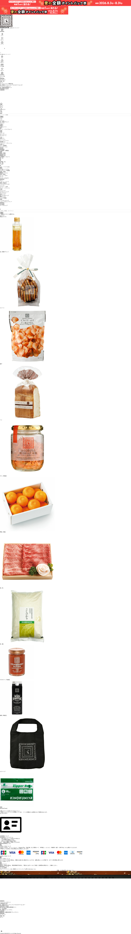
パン (1, 136)
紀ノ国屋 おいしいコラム (6, 909)
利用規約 (2, 901)
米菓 (1, 131)
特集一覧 (2, 81)
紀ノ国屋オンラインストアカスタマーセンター (11, 85)
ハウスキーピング (4, 200)
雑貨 (1, 199)
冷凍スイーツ (3, 126)
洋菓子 (1, 124)
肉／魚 (1, 158)
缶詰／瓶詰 (2, 174)
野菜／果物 (2, 153)
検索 (2, 116)
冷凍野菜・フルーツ (5, 156)
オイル (1, 176)
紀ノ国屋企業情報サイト (6, 87)
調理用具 (2, 202)
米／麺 (1, 163)
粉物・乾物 (2, 171)
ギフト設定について (5, 861)
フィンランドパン (4, 140)
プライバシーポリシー (5, 86)
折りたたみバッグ (4, 195)
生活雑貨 (2, 204)
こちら (72, 870)
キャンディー (3, 134)
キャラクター (3, 193)
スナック (2, 133)
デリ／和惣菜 (3, 145)
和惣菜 (1, 148)
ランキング (2, 80)
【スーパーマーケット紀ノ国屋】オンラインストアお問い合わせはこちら (18, 869)
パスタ (1, 164)
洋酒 (1, 189)
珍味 (1, 130)
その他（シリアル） (5, 169)
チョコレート (3, 135)
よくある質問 (3, 867)
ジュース (2, 185)
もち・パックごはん (5, 166)
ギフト (1, 82)
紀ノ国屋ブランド (4, 121)
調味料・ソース (4, 173)
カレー (1, 180)
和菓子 (1, 125)
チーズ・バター (4, 175)
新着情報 (2, 78)
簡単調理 (2, 149)
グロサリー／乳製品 (5, 170)
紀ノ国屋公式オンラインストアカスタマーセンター (12, 904)
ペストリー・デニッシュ (6, 143)
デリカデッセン (4, 146)
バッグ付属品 (3, 198)
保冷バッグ (2, 194)
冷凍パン (2, 144)
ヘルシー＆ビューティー (6, 201)
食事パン (2, 138)
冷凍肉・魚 (2, 161)
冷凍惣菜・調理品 (4, 150)
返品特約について (4, 866)
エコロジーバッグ (4, 191)
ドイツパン (2, 139)
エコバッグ (2, 190)
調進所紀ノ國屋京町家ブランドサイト (9, 877)
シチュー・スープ (4, 181)
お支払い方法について (5, 856)
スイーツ (2, 123)
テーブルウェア (4, 205)
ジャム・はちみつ (4, 178)
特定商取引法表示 (4, 88)
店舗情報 (2, 90)
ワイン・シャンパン (5, 188)
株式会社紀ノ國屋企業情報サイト (8, 874)
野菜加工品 (2, 154)
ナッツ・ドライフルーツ (6, 129)
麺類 (1, 168)
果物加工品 (2, 155)
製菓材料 (2, 179)
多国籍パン (2, 141)
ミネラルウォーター (5, 184)
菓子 (1, 128)
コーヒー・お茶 (4, 186)
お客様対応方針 (4, 903)
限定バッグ (2, 196)
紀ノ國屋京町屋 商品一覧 (25, 877)
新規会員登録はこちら (5, 843)
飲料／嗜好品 (3, 183)
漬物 (1, 151)
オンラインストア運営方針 (6, 83)
